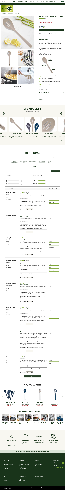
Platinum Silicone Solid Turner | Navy (34, 251)
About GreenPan (6, 460)
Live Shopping (21, 461)
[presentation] (40, 27)
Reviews (17, 1)
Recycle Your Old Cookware (8, 464)
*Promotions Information (38, 464)
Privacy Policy (29, 487)
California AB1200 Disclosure (46, 487)
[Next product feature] (61, 113)
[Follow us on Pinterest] (59, 467)
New (14, 1)
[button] (51, 39)
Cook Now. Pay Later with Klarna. (24, 464)
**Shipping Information (38, 465)
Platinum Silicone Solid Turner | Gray (34, 368)
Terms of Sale (8, 487)
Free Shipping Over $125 (27, 3)
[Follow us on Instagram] (57, 467)
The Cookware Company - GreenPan (9, 471)
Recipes (31, 1)
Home (2, 13)
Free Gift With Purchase (38, 3)
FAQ (4, 476)
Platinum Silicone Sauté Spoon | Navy (34, 205)
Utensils (5, 13)
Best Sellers (10, 1)
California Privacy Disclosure (36, 487)
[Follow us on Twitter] (53, 467)
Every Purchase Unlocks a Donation (39, 467)
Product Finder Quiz (40, 1)
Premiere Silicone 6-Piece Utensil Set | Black (35, 347)
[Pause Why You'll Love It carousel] (60, 141)
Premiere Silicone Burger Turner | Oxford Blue (36, 273)
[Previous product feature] (4, 113)
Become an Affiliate (22, 480)
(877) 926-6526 (21, 479)
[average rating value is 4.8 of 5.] (41, 18)
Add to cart (51, 30)
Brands (21, 1)
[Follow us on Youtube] (63, 467)
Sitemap (59, 487)
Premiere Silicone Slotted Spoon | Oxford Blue (36, 320)
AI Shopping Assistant (50, 1)
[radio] (40, 27)
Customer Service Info (22, 476)
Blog (34, 1)
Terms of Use (13, 487)
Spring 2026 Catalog (22, 468)
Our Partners (6, 468)
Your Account (36, 460)
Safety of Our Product (7, 467)
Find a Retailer (6, 479)
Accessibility (5, 480)
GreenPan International (7, 469)
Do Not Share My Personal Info (6, 488)
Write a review (56, 171)
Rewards (26, 1)
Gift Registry (21, 467)
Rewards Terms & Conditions (21, 487)
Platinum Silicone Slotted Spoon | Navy (35, 228)
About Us (3, 1)
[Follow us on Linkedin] (61, 467)
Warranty (35, 461)
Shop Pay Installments (22, 465)
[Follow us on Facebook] (55, 467)
